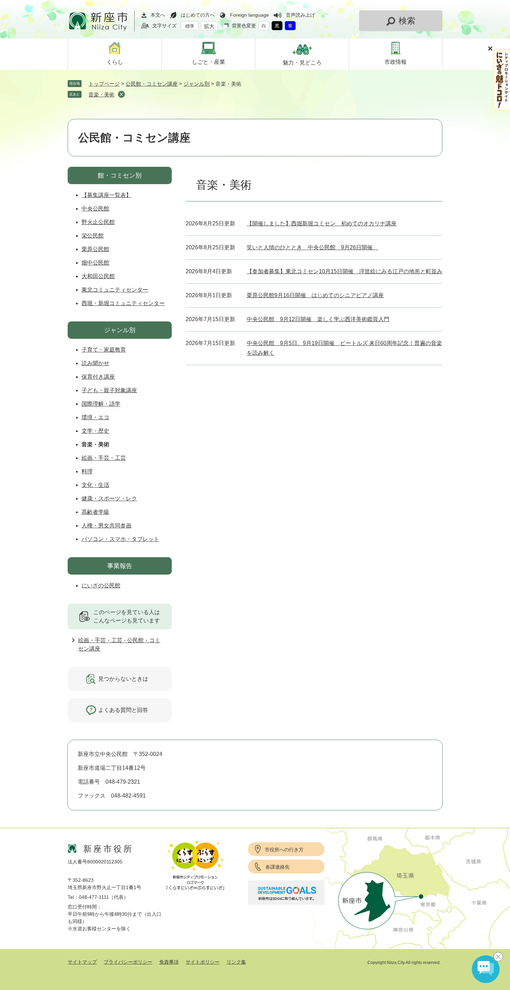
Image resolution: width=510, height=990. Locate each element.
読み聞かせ (95, 363)
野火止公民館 (98, 222)
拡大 (209, 26)
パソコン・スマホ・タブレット (120, 539)
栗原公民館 (95, 249)
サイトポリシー (203, 962)
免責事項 (169, 962)
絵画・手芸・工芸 (104, 458)
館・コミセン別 (120, 175)
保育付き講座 (98, 377)
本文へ (158, 15)
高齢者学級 (95, 512)
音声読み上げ (300, 15)
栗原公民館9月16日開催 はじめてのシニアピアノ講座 (315, 295)
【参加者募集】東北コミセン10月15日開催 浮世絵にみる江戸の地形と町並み (344, 271)
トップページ (104, 84)
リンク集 (236, 962)
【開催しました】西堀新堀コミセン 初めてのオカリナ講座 (322, 223)
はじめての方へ (198, 15)
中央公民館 (95, 209)
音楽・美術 (101, 94)
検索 (407, 20)
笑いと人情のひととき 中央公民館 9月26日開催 (312, 247)
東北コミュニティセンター (115, 290)
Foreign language (249, 15)
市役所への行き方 (284, 849)
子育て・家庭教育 (104, 350)
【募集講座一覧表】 (106, 195)
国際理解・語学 (101, 404)
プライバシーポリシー (128, 962)
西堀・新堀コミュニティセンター (123, 303)
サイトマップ (82, 962)
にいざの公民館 (101, 585)
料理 (87, 471)
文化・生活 (95, 485)
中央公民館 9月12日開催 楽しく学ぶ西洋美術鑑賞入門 (318, 319)
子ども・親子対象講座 (109, 390)
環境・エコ (95, 417)
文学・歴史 (95, 431)
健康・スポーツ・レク (109, 498)
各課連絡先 (277, 867)
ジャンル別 (197, 84)
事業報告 (119, 565)
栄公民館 (93, 236)
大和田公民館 (98, 276)
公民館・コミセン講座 (152, 84)
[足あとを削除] (121, 94)
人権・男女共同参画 (106, 525)
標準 (189, 26)
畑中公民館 (95, 263)
